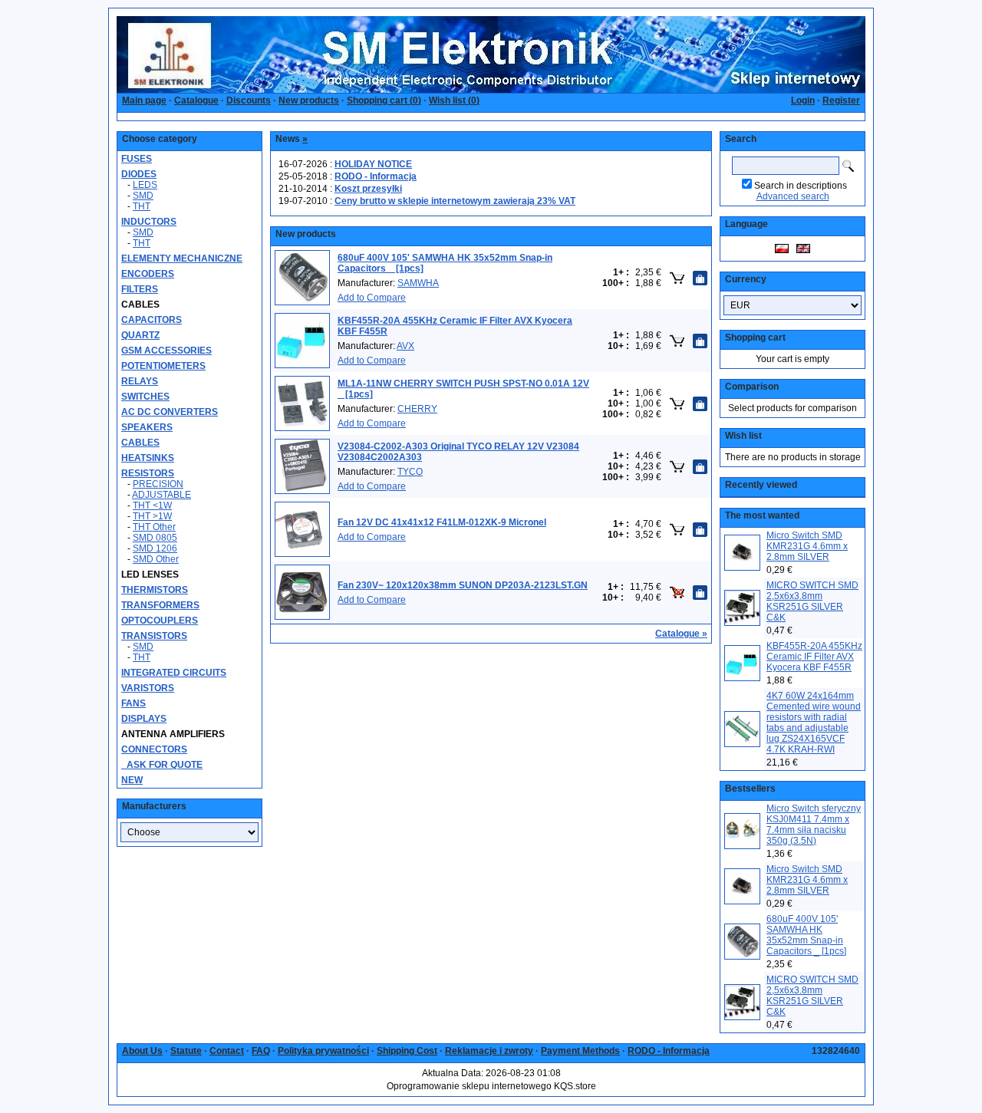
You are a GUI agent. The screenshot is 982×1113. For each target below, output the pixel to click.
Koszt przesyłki (368, 188)
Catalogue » (681, 633)
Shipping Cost (407, 1050)
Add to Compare (372, 297)
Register (841, 100)
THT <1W (152, 505)
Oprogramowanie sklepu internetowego (469, 1086)
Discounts (248, 100)
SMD (143, 195)
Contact (226, 1050)
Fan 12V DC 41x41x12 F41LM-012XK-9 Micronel (442, 522)
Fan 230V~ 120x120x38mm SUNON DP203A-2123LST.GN (463, 585)
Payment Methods (580, 1050)
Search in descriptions (800, 185)
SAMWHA (418, 283)
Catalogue (196, 100)
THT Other (154, 527)
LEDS (145, 184)
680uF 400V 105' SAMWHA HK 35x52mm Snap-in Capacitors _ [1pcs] (806, 935)
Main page (144, 100)
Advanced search (792, 196)
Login (803, 100)
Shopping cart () (384, 100)
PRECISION (158, 484)
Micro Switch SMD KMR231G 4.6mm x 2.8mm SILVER (807, 546)
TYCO (410, 471)
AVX (405, 346)
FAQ (261, 1050)
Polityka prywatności (323, 1050)
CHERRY (417, 408)
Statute (186, 1050)
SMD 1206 (155, 548)
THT (141, 206)
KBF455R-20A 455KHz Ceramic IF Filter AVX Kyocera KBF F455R (814, 656)
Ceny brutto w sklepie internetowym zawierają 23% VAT (454, 201)
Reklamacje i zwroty (489, 1050)
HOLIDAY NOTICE (373, 164)
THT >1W (152, 516)
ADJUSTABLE (161, 494)
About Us (142, 1050)
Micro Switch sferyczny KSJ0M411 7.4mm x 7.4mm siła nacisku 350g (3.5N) (813, 824)
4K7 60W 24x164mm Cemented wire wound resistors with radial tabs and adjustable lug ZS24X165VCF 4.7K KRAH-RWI (813, 722)
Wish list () (454, 100)
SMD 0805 (155, 537)
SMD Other (156, 559)
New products (308, 100)
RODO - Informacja (375, 176)
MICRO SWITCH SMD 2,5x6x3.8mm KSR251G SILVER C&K (812, 601)
